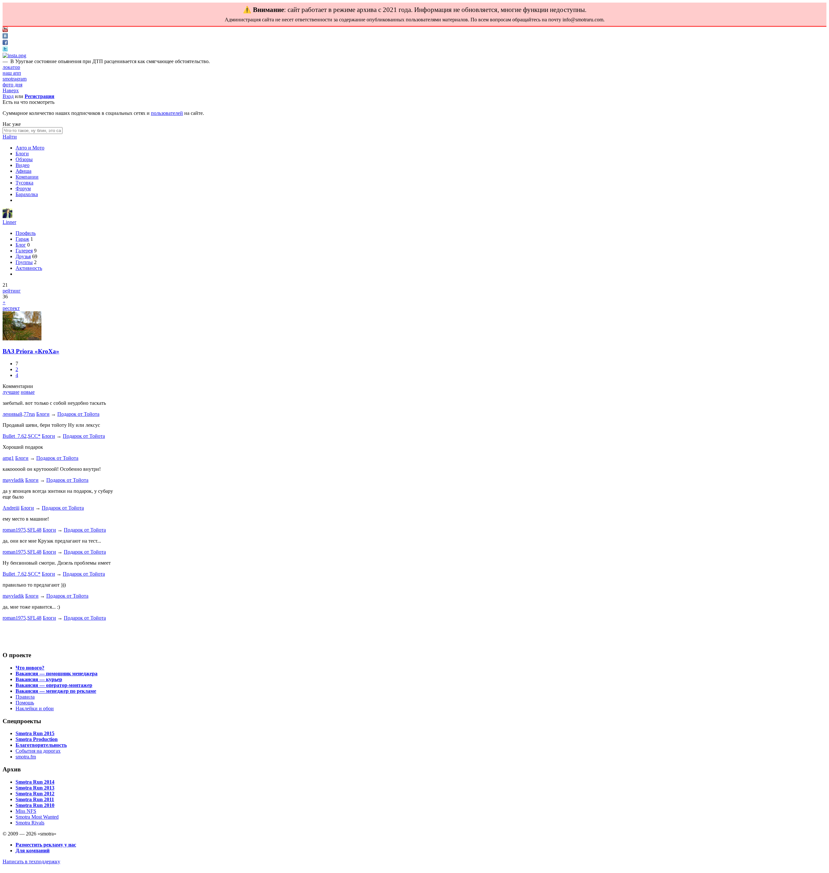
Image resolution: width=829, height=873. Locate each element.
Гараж (22, 239)
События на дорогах (38, 751)
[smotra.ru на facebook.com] (5, 43)
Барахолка (27, 194)
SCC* (34, 436)
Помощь (25, 702)
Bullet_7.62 (15, 436)
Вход (8, 96)
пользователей (167, 113)
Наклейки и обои (35, 708)
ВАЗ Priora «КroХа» (31, 351)
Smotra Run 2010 (35, 805)
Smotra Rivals (30, 822)
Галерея (24, 250)
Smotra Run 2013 (35, 787)
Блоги (22, 153)
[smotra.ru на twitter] (5, 49)
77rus (29, 414)
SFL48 (34, 530)
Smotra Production (37, 739)
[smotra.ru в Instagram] (14, 55)
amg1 (8, 458)
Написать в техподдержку (31, 861)
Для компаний (33, 850)
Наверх (11, 90)
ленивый (12, 414)
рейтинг (12, 290)
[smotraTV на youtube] (5, 30)
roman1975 (14, 530)
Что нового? (30, 667)
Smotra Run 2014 (35, 782)
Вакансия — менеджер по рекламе (56, 691)
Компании (27, 177)
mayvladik (13, 480)
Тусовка (24, 182)
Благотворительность (41, 745)
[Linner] (7, 216)
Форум (23, 188)
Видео (22, 165)
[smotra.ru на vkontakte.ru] (5, 36)
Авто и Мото (30, 147)
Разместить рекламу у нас (46, 844)
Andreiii (11, 508)
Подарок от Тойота (78, 414)
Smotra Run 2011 (35, 799)
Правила (25, 697)
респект (11, 308)
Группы (24, 262)
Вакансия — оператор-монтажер (54, 685)
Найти (10, 136)
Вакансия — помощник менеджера (56, 673)
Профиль (26, 233)
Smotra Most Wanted (37, 817)
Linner (9, 222)
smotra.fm (26, 756)
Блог (21, 245)
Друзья (23, 256)
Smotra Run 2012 (35, 793)
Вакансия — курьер (39, 679)
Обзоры (24, 159)
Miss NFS (26, 811)
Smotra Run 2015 (35, 733)
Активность (29, 268)
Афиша (23, 171)
